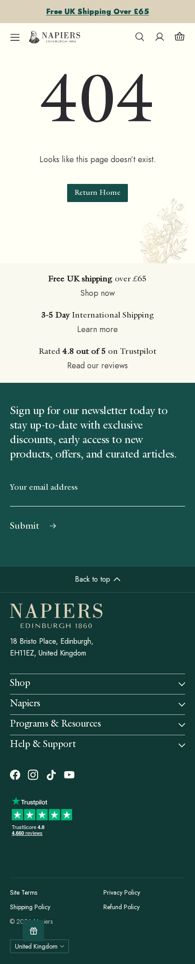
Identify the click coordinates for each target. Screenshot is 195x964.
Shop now (97, 293)
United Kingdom (36, 946)
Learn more (97, 329)
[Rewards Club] (33, 930)
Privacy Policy (121, 892)
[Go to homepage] (54, 37)
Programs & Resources (55, 724)
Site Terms (23, 892)
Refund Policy (121, 907)
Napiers (25, 704)
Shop (20, 684)
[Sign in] (159, 37)
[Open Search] (139, 37)
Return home (97, 193)
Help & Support (43, 745)
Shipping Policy (30, 907)
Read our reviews (97, 365)
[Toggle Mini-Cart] (179, 37)
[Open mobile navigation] (15, 37)
